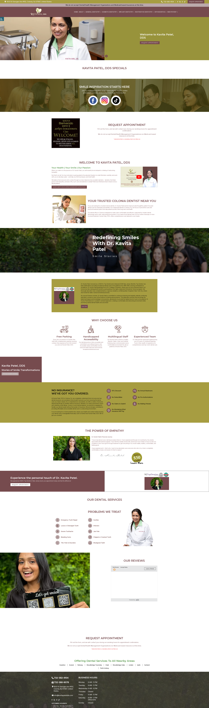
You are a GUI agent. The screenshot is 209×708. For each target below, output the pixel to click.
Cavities (96, 520)
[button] (102, 56)
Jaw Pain (96, 531)
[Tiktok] (184, 1)
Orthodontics (159, 12)
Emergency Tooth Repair (69, 520)
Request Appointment (196, 2)
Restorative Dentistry (143, 12)
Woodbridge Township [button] (94, 665)
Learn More (84, 306)
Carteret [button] (147, 665)
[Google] (180, 1)
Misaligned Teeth (99, 543)
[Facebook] (177, 1)
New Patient (172, 12)
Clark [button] (107, 665)
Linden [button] (131, 665)
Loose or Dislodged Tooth (69, 526)
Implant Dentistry (126, 12)
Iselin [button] (138, 665)
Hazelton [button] (62, 665)
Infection (96, 526)
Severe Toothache (67, 531)
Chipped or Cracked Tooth (102, 537)
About (81, 12)
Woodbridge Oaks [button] (119, 665)
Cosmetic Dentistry (109, 12)
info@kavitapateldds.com (63, 695)
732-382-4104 (168, 2)
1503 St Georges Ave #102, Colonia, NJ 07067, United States (29, 2)
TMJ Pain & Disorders (68, 543)
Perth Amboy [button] (104, 668)
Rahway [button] (80, 665)
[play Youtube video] (139, 177)
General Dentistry (93, 12)
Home (76, 12)
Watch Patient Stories (10, 374)
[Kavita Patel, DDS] (38, 12)
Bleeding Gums (66, 537)
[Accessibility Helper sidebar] (2, 19)
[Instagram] (182, 1)
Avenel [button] (71, 665)
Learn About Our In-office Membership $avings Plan (69, 187)
